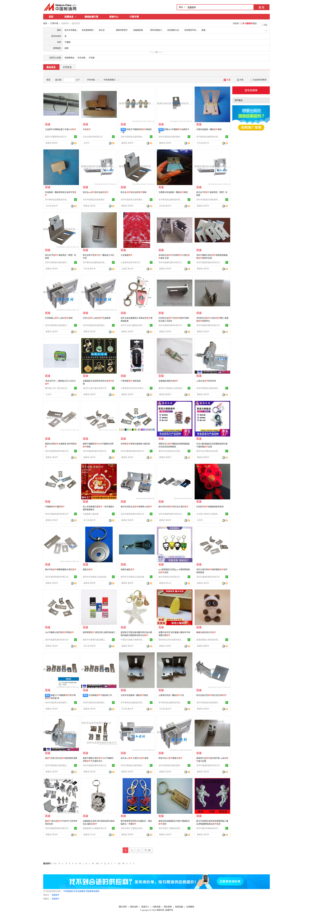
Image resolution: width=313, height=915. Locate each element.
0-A (55, 863)
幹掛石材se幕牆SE (170, 758)
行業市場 (134, 16)
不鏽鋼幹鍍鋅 (55, 506)
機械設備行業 (91, 16)
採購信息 (69, 16)
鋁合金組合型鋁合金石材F (211, 695)
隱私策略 (168, 906)
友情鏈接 (190, 906)
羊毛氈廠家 (68, 891)
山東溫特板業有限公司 (130, 262)
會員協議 (179, 906)
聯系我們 (134, 906)
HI (80, 863)
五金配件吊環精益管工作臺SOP (60, 129)
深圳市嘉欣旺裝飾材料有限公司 (208, 828)
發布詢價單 (251, 90)
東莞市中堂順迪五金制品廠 (170, 388)
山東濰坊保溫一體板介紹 (171, 695)
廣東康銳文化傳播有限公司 (94, 828)
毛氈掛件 (55, 895)
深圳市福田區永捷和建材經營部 (133, 136)
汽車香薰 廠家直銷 (131, 381)
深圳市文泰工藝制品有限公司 (133, 325)
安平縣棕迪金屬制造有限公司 (208, 136)
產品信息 (51, 67)
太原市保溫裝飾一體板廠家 (134, 695)
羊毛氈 (92, 57)
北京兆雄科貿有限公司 (92, 136)
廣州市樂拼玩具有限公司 (169, 576)
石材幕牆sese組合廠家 (59, 318)
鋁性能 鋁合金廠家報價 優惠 (61, 758)
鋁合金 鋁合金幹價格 (134, 192)
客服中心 (145, 906)
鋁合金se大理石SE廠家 (135, 758)
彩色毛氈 (81, 57)
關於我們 (123, 906)
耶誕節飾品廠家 (92, 891)
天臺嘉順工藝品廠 (90, 514)
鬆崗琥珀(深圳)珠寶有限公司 (170, 639)
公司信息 (67, 67)
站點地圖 (156, 906)
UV (119, 863)
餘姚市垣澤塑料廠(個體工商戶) (95, 639)
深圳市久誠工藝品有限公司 (94, 388)
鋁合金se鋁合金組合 (95, 192)
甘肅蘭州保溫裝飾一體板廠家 (173, 192)
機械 (123, 129)
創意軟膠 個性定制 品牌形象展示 (99, 632)
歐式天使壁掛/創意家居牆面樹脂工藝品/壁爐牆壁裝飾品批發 (212, 822)
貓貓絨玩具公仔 (206, 632)
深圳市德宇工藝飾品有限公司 (133, 828)
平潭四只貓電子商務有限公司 (133, 639)
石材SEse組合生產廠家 (97, 318)
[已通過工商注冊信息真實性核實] (75, 136)
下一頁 (147, 850)
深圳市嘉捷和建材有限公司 (170, 262)
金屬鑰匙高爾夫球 (168, 381)
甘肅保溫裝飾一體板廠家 (209, 129)
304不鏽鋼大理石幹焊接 (59, 632)
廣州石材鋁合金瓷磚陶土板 (136, 506)
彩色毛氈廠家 (79, 891)
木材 (87, 129)
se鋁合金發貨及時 (206, 381)
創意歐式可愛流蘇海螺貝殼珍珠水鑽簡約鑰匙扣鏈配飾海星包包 (136, 634)
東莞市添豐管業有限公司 (56, 136)
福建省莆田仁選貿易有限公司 (208, 639)
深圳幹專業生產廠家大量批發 (135, 443)
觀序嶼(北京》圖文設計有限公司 (57, 388)
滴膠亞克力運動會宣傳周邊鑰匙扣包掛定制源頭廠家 (174, 445)
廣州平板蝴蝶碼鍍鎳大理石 (60, 569)
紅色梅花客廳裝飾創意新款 (210, 506)
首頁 (51, 16)
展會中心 (114, 16)
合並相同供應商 (260, 79)
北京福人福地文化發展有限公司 (208, 514)
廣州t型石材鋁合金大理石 (173, 506)
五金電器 (126, 255)
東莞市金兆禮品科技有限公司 (170, 451)
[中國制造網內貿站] (60, 6)
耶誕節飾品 (69, 57)
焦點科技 (160, 910)
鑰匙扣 (88, 569)
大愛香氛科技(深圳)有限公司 (133, 388)
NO (97, 863)
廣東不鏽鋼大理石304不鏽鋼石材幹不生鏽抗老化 (98, 759)
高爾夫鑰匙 (127, 569)
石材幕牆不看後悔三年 (100, 695)
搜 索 (261, 7)
